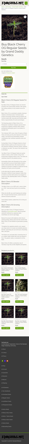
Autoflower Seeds (7, 401)
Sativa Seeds (6, 423)
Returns (4, 379)
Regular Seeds (6, 397)
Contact (5, 352)
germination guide (12, 211)
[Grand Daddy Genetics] (8, 82)
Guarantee (5, 372)
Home (2, 6)
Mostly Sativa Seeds (8, 419)
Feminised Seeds (7, 394)
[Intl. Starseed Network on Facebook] (2, 361)
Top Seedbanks (6, 391)
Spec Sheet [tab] (4, 96)
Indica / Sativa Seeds (8, 416)
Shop (4, 365)
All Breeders (6, 387)
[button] (25, 17)
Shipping (5, 383)
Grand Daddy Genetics (17, 6)
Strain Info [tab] (3, 94)
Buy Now (13, 67)
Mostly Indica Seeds (7, 412)
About (4, 349)
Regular (13, 72)
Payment (5, 376)
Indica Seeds (6, 409)
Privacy (4, 356)
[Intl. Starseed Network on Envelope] (7, 361)
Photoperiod (8, 72)
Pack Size (3, 61)
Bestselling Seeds (7, 426)
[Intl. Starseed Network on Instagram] (5, 361)
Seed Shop (8, 6)
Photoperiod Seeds (7, 404)
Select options (5, 275)
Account (5, 369)
